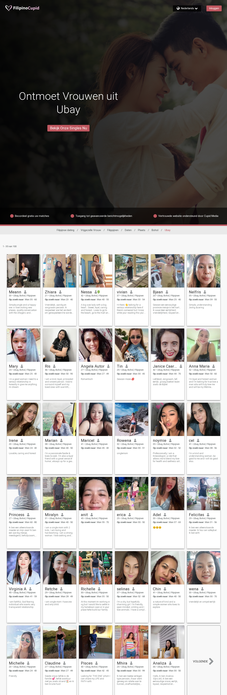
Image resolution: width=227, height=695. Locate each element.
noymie (159, 440)
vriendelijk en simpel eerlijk (202, 601)
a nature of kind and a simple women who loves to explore (166, 604)
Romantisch (87, 379)
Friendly (13, 676)
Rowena (124, 440)
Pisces (87, 663)
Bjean (158, 292)
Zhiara (50, 292)
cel (191, 440)
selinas (123, 589)
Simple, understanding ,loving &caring (200, 306)
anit (84, 514)
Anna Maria (199, 366)
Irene (13, 440)
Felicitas (196, 514)
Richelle (88, 589)
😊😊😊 (157, 527)
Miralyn (51, 514)
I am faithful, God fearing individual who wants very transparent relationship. (22, 604)
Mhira (122, 663)
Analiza (159, 663)
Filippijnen (112, 230)
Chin (157, 589)
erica (121, 514)
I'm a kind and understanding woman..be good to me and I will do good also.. (203, 457)
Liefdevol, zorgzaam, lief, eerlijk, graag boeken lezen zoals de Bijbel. (166, 382)
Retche (51, 589)
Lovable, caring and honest (22, 453)
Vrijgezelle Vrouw (91, 230)
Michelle (16, 663)
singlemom (122, 453)
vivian (122, 292)
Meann (15, 292)
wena (193, 589)
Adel (157, 514)
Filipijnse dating (65, 230)
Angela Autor (92, 366)
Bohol (155, 230)
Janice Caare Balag (165, 366)
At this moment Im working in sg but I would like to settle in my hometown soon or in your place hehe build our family (95, 605)
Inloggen (214, 8)
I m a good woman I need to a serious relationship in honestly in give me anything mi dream (23, 383)
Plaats (141, 230)
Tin (120, 366)
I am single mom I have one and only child (58, 603)
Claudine (52, 663)
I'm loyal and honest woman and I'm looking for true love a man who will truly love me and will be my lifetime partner (203, 383)
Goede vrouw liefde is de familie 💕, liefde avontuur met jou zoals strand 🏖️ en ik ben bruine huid (59, 680)
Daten (128, 230)
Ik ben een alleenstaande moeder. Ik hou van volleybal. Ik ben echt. (203, 530)
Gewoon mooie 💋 (125, 379)
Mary (13, 366)
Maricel (87, 440)
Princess (16, 514)
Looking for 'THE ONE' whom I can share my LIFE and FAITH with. (95, 679)
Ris (47, 366)
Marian (51, 440)
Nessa (86, 292)
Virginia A (17, 589)
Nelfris (195, 292)
